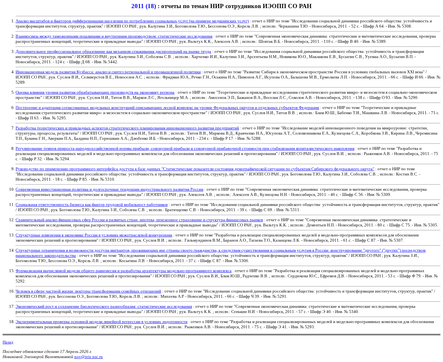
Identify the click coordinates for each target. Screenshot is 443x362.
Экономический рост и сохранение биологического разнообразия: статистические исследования (104, 306)
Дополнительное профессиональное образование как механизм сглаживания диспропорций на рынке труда (113, 51)
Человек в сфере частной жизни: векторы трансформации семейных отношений (88, 291)
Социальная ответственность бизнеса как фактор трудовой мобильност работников (92, 204)
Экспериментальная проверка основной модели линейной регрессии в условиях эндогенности (101, 321)
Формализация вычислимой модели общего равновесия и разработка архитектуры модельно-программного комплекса (124, 270)
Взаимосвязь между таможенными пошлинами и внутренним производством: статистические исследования (114, 36)
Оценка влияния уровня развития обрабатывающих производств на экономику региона (95, 92)
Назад (8, 342)
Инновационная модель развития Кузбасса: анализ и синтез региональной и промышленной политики (108, 71)
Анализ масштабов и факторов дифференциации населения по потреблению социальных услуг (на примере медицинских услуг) (132, 20)
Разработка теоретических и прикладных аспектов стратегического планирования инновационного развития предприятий (127, 128)
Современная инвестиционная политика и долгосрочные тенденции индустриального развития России (109, 189)
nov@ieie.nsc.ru (88, 356)
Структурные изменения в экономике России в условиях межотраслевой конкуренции (94, 235)
